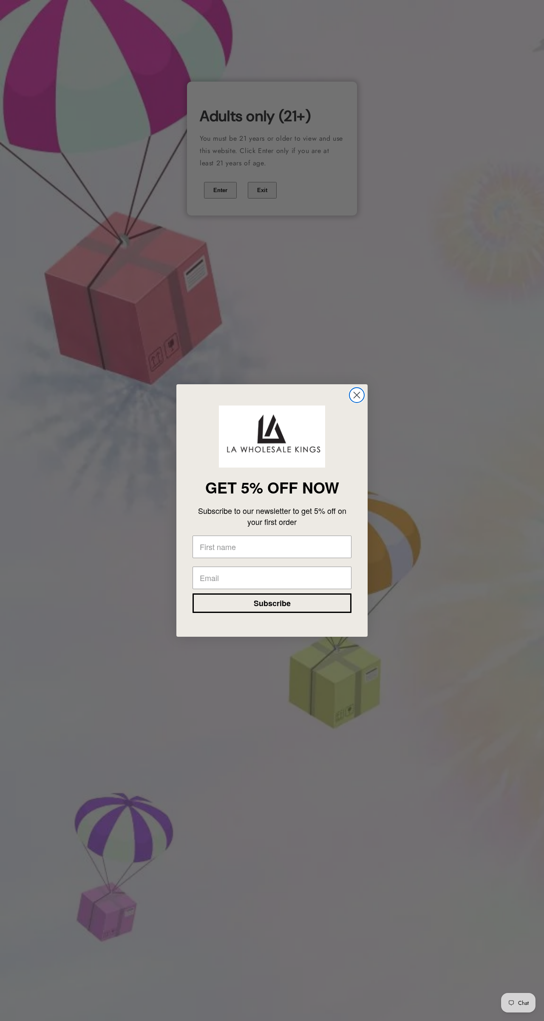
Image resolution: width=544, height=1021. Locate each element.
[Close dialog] (356, 395)
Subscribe (272, 603)
